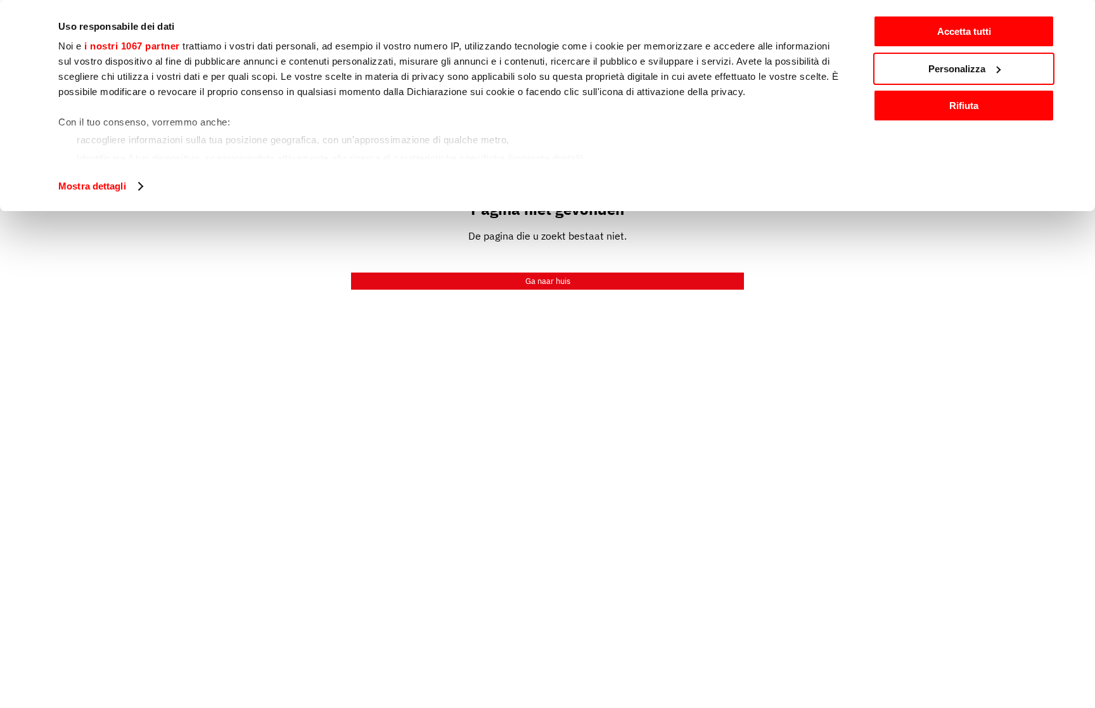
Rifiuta (963, 105)
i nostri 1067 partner (132, 46)
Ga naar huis (547, 281)
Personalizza (956, 68)
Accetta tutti (964, 31)
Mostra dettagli (92, 186)
